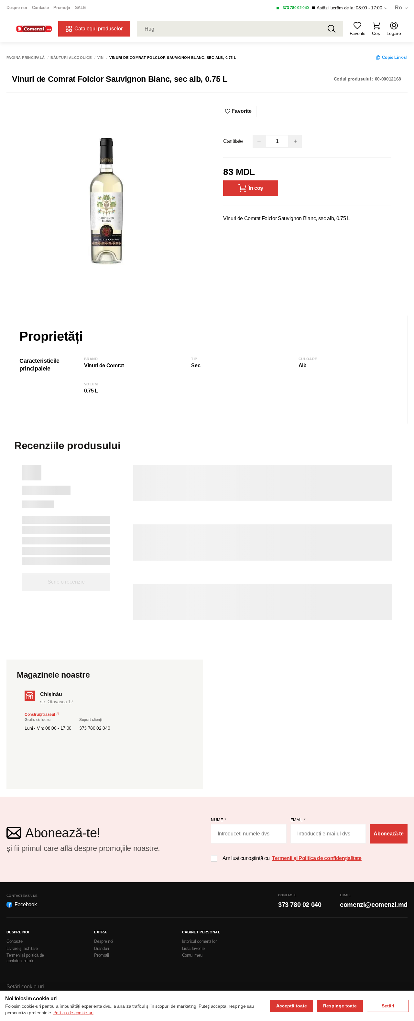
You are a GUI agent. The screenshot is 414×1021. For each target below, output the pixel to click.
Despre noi (16, 7)
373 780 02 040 (296, 7)
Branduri (101, 948)
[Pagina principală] (34, 29)
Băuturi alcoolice (70, 57)
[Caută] (331, 29)
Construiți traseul (40, 714)
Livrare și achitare (22, 948)
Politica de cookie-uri (73, 1012)
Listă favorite (193, 948)
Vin (100, 57)
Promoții (61, 7)
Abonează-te (388, 833)
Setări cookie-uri (25, 986)
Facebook (26, 904)
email (298, 820)
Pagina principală (25, 57)
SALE (80, 7)
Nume (218, 820)
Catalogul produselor (98, 28)
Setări (388, 1005)
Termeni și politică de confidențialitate (25, 958)
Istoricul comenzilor (199, 941)
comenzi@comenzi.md (374, 904)
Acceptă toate (291, 1005)
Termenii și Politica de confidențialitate (317, 858)
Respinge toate (340, 1005)
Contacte (40, 7)
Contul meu (192, 955)
